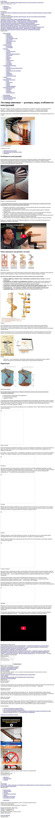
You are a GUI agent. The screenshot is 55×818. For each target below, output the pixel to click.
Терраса (5, 77)
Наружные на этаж (11, 41)
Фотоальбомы (6, 95)
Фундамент (9, 64)
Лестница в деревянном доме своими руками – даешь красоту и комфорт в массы (20, 28)
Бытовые (8, 34)
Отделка (8, 90)
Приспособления (10, 92)
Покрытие (8, 57)
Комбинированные (11, 86)
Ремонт (8, 59)
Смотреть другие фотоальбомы (8, 678)
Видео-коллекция (7, 96)
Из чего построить (10, 51)
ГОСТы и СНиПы (5, 670)
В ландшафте (9, 47)
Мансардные (9, 39)
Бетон (7, 81)
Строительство (10, 60)
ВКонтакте (6, 6)
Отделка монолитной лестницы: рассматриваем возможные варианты (18, 23)
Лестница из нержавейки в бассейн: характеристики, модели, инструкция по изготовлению (23, 16)
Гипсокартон (9, 82)
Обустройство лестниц (9, 87)
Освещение (9, 88)
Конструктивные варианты (13, 54)
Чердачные (9, 43)
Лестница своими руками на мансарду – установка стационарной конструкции (20, 24)
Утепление (9, 63)
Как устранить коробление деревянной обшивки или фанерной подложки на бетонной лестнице (27, 711)
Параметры (6, 153)
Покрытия (8, 91)
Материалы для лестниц (9, 79)
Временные (9, 35)
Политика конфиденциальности (8, 786)
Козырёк (8, 52)
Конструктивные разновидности (14, 68)
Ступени (8, 61)
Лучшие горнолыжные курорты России (13, 708)
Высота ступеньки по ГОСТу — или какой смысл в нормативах (19, 712)
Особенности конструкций (10, 150)
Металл (8, 85)
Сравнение (9, 73)
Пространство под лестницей (13, 70)
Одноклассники (7, 7)
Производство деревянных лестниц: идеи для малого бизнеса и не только (19, 25)
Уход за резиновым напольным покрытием (13, 709)
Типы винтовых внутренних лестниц (12, 152)
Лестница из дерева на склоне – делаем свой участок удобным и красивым (19, 20)
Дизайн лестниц (7, 44)
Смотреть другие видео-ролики (8, 669)
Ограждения (9, 74)
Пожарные (9, 42)
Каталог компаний (8, 99)
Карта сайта (6, 800)
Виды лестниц (7, 33)
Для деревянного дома (11, 38)
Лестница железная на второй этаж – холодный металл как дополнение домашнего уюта (22, 27)
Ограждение (9, 55)
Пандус (8, 56)
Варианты (8, 78)
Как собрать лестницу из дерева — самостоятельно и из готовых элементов (19, 21)
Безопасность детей (11, 75)
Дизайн (8, 50)
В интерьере (9, 46)
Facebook (5, 9)
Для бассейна (9, 37)
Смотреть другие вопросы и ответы (9, 714)
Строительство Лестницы (9, 65)
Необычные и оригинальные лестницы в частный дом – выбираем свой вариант (20, 29)
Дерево (8, 83)
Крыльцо (5, 48)
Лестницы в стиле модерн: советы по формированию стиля (15, 19)
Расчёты (8, 66)
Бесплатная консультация (9, 97)
